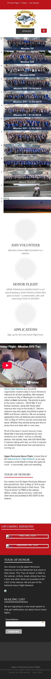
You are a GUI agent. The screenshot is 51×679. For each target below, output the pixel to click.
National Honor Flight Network (21, 459)
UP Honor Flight (13, 3)
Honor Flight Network (13, 388)
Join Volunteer (34, 3)
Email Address (25, 619)
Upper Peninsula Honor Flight (25, 647)
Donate (24, 3)
